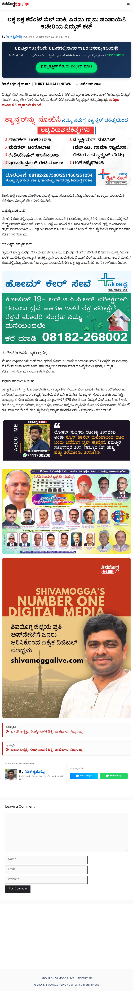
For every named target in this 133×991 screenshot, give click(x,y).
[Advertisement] (66, 936)
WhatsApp (115, 776)
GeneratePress (90, 985)
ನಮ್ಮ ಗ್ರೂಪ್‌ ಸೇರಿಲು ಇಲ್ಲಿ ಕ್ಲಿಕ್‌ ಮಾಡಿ (66, 67)
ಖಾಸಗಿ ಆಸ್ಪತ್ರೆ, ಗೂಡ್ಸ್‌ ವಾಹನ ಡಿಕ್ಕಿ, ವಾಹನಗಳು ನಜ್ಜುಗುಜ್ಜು (44, 732)
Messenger (86, 776)
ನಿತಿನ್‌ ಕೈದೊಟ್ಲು (14, 37)
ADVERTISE (85, 979)
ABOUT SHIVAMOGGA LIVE (57, 979)
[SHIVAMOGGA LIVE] (15, 4)
